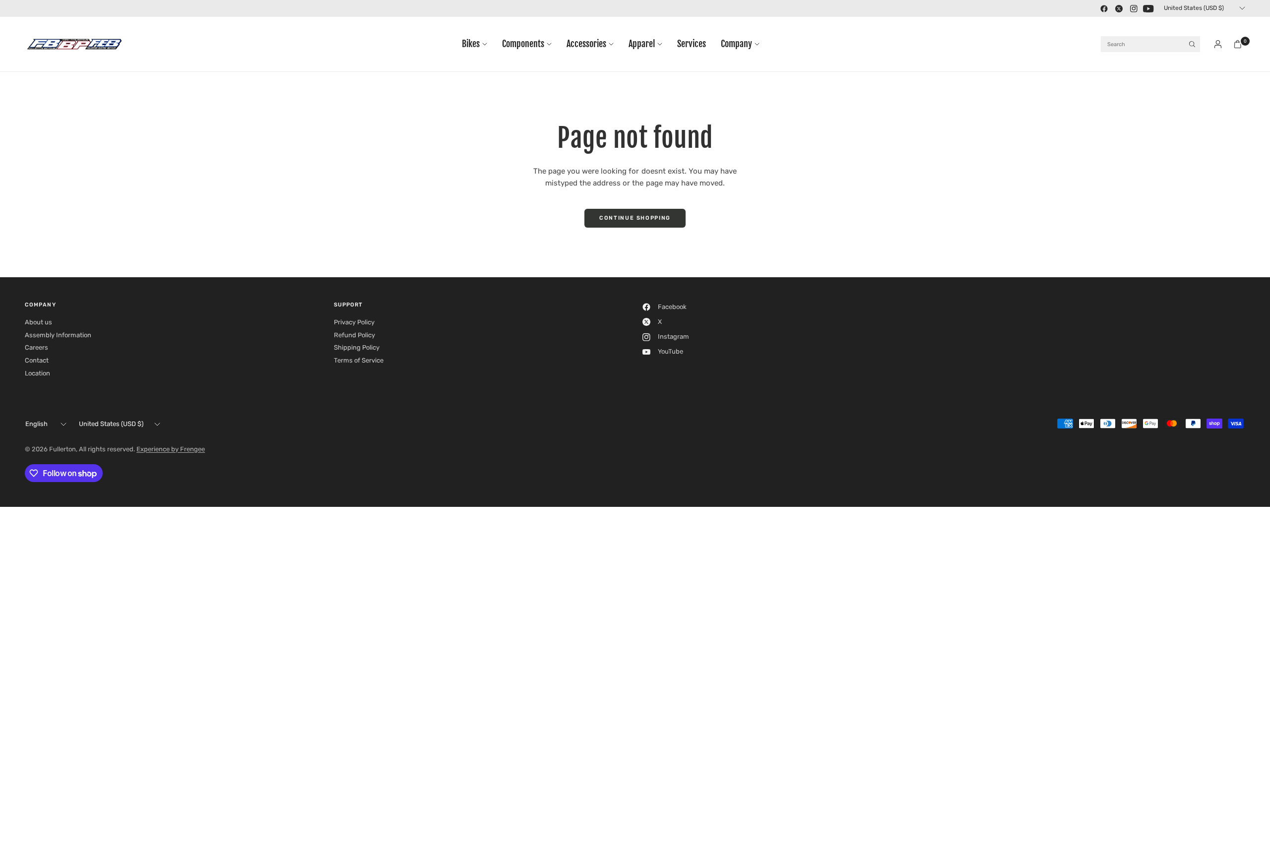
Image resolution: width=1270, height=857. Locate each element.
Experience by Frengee (170, 449)
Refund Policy (354, 335)
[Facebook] (1103, 8)
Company (736, 44)
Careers (36, 347)
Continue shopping (635, 218)
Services (691, 44)
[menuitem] (478, 44)
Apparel (642, 44)
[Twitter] (1118, 8)
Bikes (471, 44)
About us (38, 322)
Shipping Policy (357, 347)
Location (37, 373)
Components (523, 44)
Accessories (586, 44)
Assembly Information (58, 335)
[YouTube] (1148, 8)
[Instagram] (1133, 8)
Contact (37, 360)
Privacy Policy (354, 322)
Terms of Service (358, 360)
